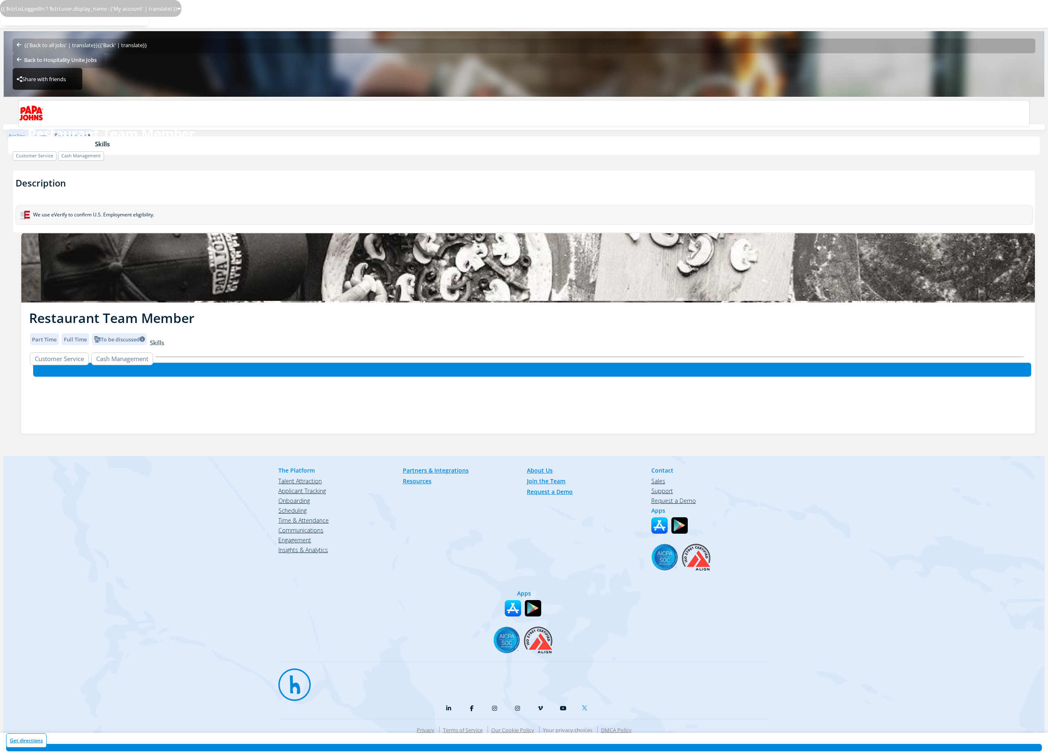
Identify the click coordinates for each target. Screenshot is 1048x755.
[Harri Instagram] (494, 708)
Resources (417, 481)
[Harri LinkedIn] (449, 708)
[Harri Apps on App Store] (659, 525)
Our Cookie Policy (512, 730)
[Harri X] (586, 706)
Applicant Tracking (302, 491)
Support (662, 491)
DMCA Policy (616, 730)
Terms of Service (463, 730)
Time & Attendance (303, 520)
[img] (528, 267)
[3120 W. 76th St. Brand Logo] (524, 113)
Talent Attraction (300, 481)
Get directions (26, 740)
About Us (540, 470)
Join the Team (546, 481)
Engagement (294, 540)
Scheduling (292, 510)
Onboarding (294, 501)
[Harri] (290, 681)
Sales (658, 481)
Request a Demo (550, 492)
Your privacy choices (567, 730)
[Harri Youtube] (563, 708)
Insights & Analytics (303, 550)
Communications (300, 530)
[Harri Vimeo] (540, 708)
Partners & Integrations (436, 470)
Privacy (425, 730)
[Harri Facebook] (472, 708)
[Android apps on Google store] (679, 525)
